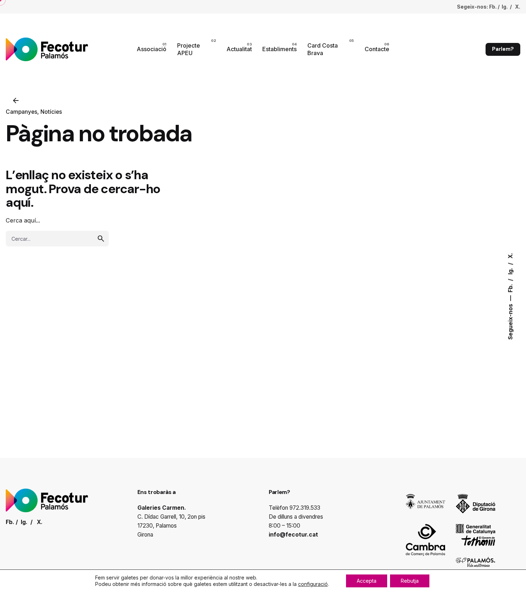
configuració (313, 584)
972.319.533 (304, 507)
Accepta (366, 581)
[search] (101, 238)
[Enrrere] (16, 100)
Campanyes (21, 111)
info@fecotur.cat (293, 534)
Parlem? (503, 49)
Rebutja (410, 581)
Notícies (51, 111)
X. (510, 255)
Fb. (510, 287)
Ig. (510, 270)
